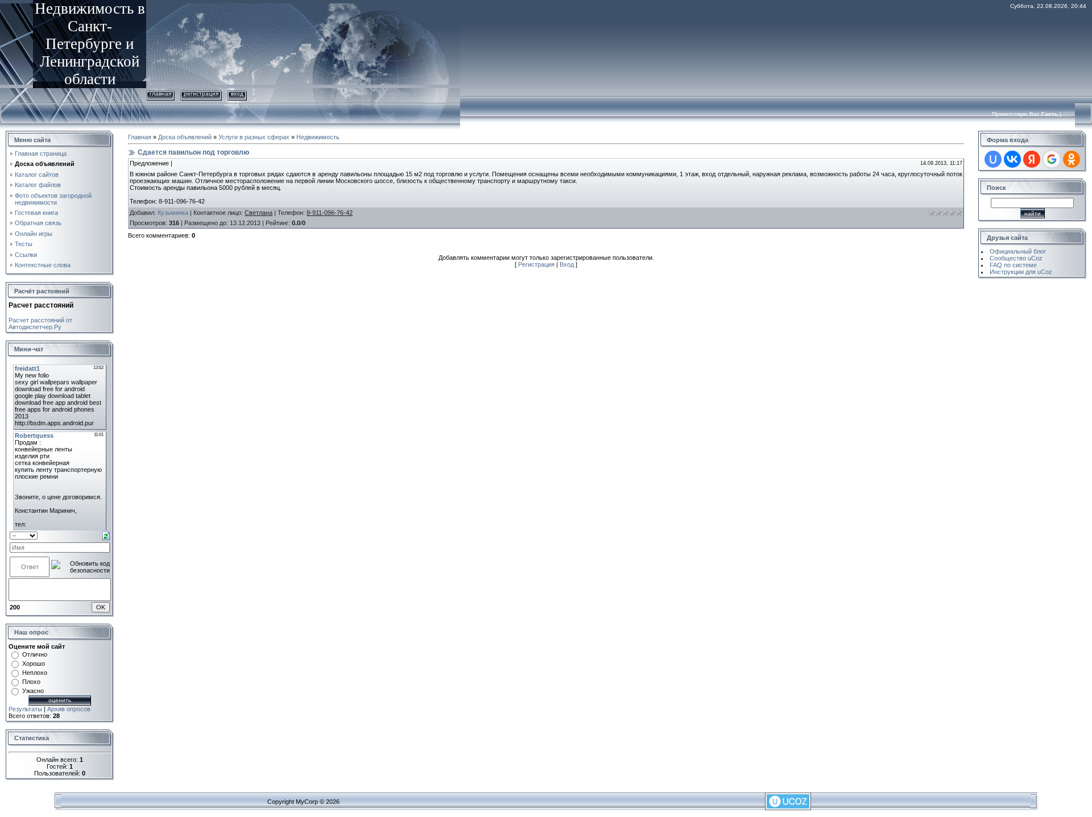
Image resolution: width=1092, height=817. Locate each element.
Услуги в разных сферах (253, 137)
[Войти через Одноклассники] (1071, 159)
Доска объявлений (185, 137)
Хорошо (33, 663)
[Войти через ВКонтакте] (1012, 159)
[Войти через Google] (1052, 159)
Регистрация (201, 93)
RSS (1069, 114)
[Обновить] (106, 535)
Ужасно (33, 690)
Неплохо (34, 672)
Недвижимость (318, 137)
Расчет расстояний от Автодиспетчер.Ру (40, 323)
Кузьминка (173, 212)
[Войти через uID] (993, 159)
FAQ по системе (1013, 265)
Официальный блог (1018, 251)
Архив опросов (68, 709)
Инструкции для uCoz (1021, 271)
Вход (237, 93)
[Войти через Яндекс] (1031, 159)
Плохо (31, 681)
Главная (160, 93)
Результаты (25, 709)
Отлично (34, 654)
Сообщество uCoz (1016, 258)
